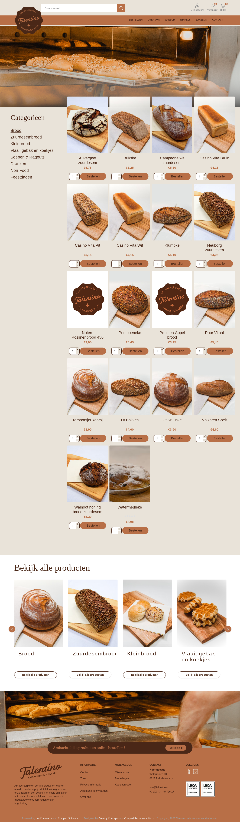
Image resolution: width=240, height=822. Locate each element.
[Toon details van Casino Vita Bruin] (214, 125)
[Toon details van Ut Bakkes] (129, 386)
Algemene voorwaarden (94, 790)
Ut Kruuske (172, 420)
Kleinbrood (20, 143)
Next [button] (228, 629)
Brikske (130, 158)
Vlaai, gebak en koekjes (32, 150)
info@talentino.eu (159, 787)
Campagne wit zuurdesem (172, 160)
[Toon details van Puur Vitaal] (214, 299)
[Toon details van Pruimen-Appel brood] (172, 299)
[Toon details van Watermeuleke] (129, 473)
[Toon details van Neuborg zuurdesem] (214, 212)
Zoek (83, 778)
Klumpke (172, 245)
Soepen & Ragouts (28, 157)
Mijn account (197, 10)
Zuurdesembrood (26, 137)
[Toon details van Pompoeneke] (129, 299)
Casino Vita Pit (87, 245)
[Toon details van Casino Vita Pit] (87, 212)
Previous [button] (11, 629)
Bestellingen (122, 778)
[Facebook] (189, 771)
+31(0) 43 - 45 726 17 (162, 791)
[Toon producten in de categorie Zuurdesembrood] (93, 613)
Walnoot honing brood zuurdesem (87, 509)
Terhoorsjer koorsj (87, 420)
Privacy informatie (90, 784)
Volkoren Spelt (214, 420)
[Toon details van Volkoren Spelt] (214, 386)
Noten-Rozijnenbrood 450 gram (87, 337)
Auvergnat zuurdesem (87, 160)
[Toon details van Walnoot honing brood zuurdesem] (87, 473)
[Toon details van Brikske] (129, 125)
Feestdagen (21, 177)
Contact (84, 772)
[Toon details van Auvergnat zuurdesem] (87, 125)
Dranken (18, 163)
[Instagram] (196, 771)
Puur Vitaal (214, 333)
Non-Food (20, 170)
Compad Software (68, 818)
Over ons (85, 796)
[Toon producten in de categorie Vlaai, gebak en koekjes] (201, 613)
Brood (16, 130)
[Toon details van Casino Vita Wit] (129, 212)
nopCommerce (44, 818)
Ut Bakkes (130, 420)
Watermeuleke (130, 507)
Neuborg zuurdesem (214, 247)
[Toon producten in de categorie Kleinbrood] (147, 613)
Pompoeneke (130, 333)
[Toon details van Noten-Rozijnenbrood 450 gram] (87, 299)
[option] (38, 629)
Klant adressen (123, 784)
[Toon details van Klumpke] (172, 212)
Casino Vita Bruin (214, 158)
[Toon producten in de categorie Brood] (38, 613)
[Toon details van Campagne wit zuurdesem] (172, 125)
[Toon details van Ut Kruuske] (172, 386)
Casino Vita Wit (130, 245)
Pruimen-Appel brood (172, 335)
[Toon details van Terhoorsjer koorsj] (87, 386)
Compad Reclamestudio (137, 818)
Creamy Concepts (109, 818)
